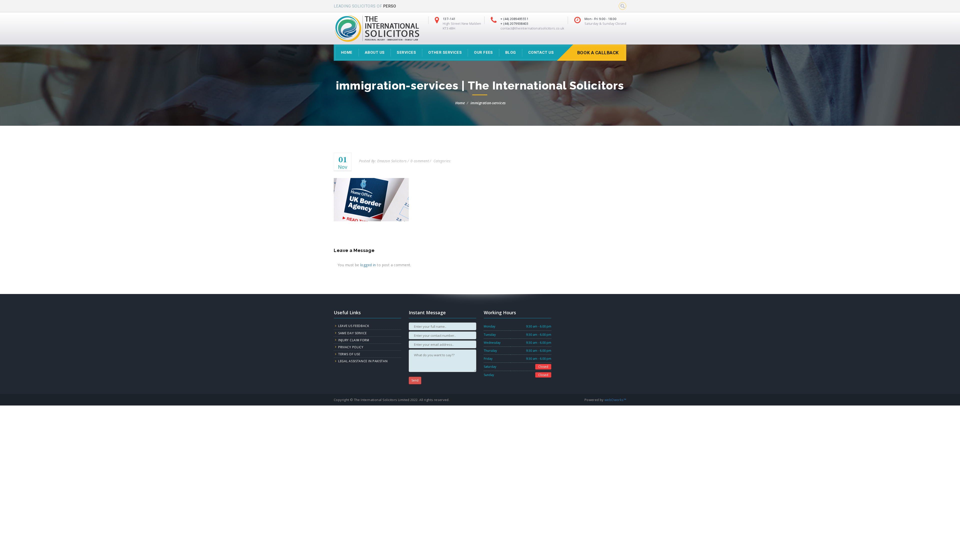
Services (406, 52)
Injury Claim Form (353, 340)
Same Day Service (352, 333)
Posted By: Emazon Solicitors (383, 160)
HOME (346, 52)
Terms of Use (349, 354)
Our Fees (483, 52)
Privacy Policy (351, 347)
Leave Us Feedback (353, 326)
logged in (368, 264)
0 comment (419, 160)
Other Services (445, 52)
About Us (375, 52)
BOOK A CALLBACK (598, 52)
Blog (510, 52)
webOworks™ (615, 400)
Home (460, 102)
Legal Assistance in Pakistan (363, 361)
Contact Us (541, 52)
